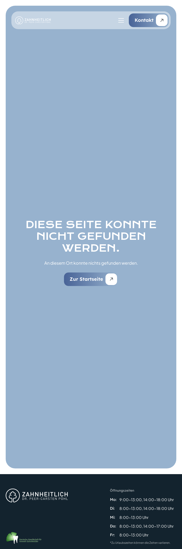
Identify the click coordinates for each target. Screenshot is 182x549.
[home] (33, 20)
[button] (120, 20)
